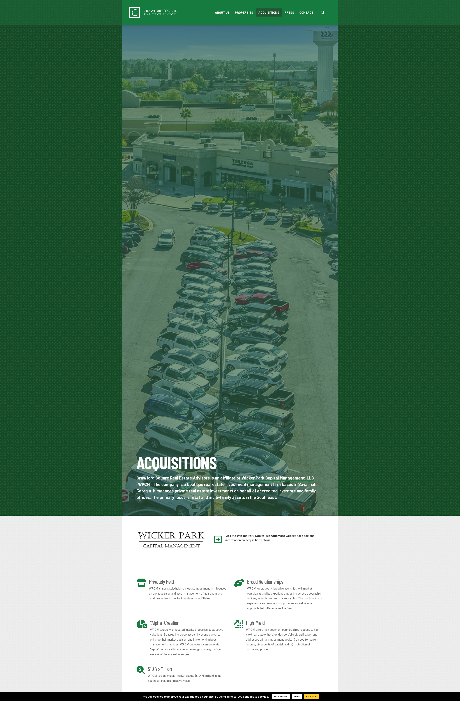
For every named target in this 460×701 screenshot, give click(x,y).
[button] (323, 12)
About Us (222, 12)
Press (289, 12)
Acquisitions (268, 12)
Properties (244, 12)
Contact (306, 12)
